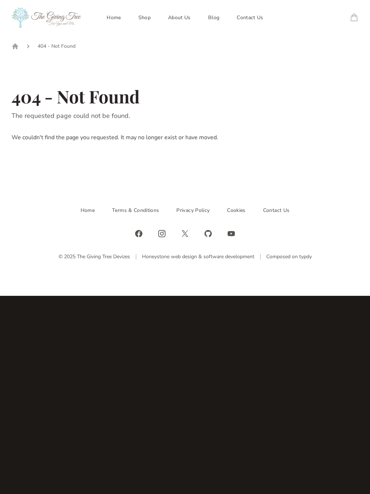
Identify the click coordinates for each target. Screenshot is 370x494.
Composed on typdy (289, 256)
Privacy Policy (193, 210)
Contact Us (250, 17)
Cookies (236, 210)
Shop (144, 17)
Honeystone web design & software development (198, 256)
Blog (213, 17)
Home (114, 17)
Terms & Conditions (135, 210)
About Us (179, 17)
